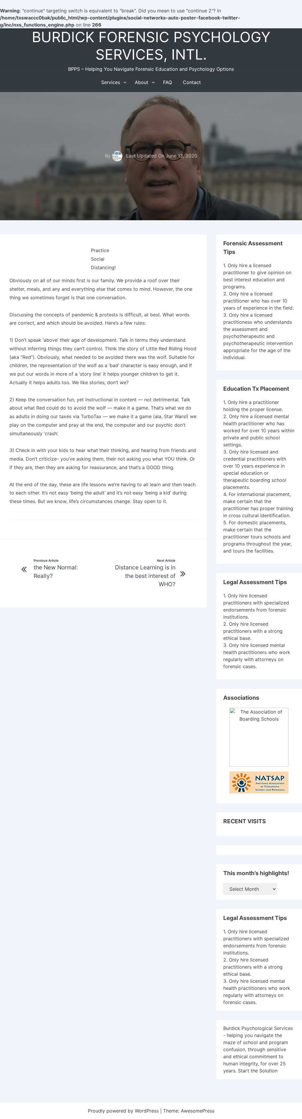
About (141, 82)
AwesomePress (197, 1111)
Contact (192, 82)
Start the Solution (258, 1071)
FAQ (167, 82)
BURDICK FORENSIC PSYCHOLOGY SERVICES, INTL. (151, 45)
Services (110, 82)
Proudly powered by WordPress (124, 1111)
